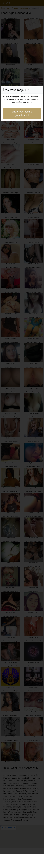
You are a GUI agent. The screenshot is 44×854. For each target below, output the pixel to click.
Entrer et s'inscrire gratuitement (22, 113)
